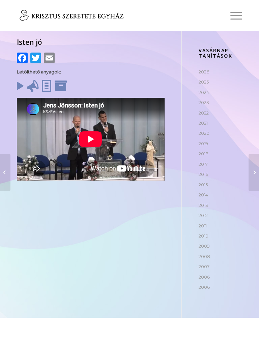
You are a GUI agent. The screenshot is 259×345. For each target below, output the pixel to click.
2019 (203, 143)
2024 (204, 92)
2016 (203, 174)
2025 (204, 82)
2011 (203, 225)
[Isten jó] (5, 172)
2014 (203, 194)
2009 (204, 246)
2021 (203, 123)
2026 (204, 71)
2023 (204, 102)
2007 (204, 266)
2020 (204, 133)
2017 (203, 164)
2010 (203, 236)
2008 (204, 256)
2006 (204, 277)
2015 (203, 184)
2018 (203, 153)
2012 (203, 215)
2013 (203, 205)
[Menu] (233, 15)
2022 (204, 113)
